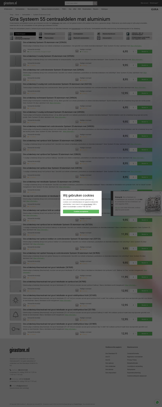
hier (90, 206)
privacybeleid (88, 204)
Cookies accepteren (81, 211)
